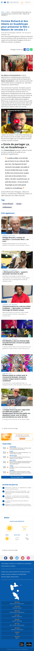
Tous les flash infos (17, 477)
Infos (2, 563)
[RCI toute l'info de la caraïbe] (5, 2)
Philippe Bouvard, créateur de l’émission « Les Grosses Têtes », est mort (20, 453)
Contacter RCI (16, 571)
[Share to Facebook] (25, 49)
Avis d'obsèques (27, 563)
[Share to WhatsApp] (31, 49)
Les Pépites (12, 566)
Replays (6, 563)
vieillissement (7, 207)
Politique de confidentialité (19, 574)
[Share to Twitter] (28, 49)
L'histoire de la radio (6, 571)
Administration (15, 577)
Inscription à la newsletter (16, 563)
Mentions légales (5, 577)
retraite (18, 204)
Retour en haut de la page (11, 428)
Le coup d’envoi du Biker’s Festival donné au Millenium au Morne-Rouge (20, 457)
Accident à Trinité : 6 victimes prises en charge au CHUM (20, 467)
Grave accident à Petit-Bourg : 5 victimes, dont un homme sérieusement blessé (20, 448)
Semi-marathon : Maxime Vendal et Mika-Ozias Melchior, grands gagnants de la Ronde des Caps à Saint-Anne (20, 463)
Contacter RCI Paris (25, 571)
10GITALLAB (24, 649)
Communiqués (5, 566)
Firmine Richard (8, 204)
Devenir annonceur (6, 574)
